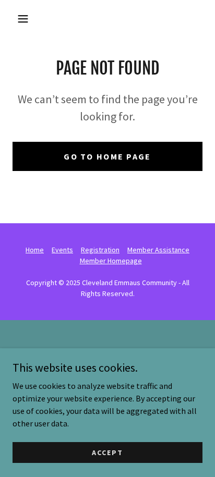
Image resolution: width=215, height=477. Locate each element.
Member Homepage (111, 260)
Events (62, 249)
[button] (23, 18)
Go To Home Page (107, 156)
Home (35, 249)
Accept (107, 452)
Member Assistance (158, 249)
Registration (100, 249)
